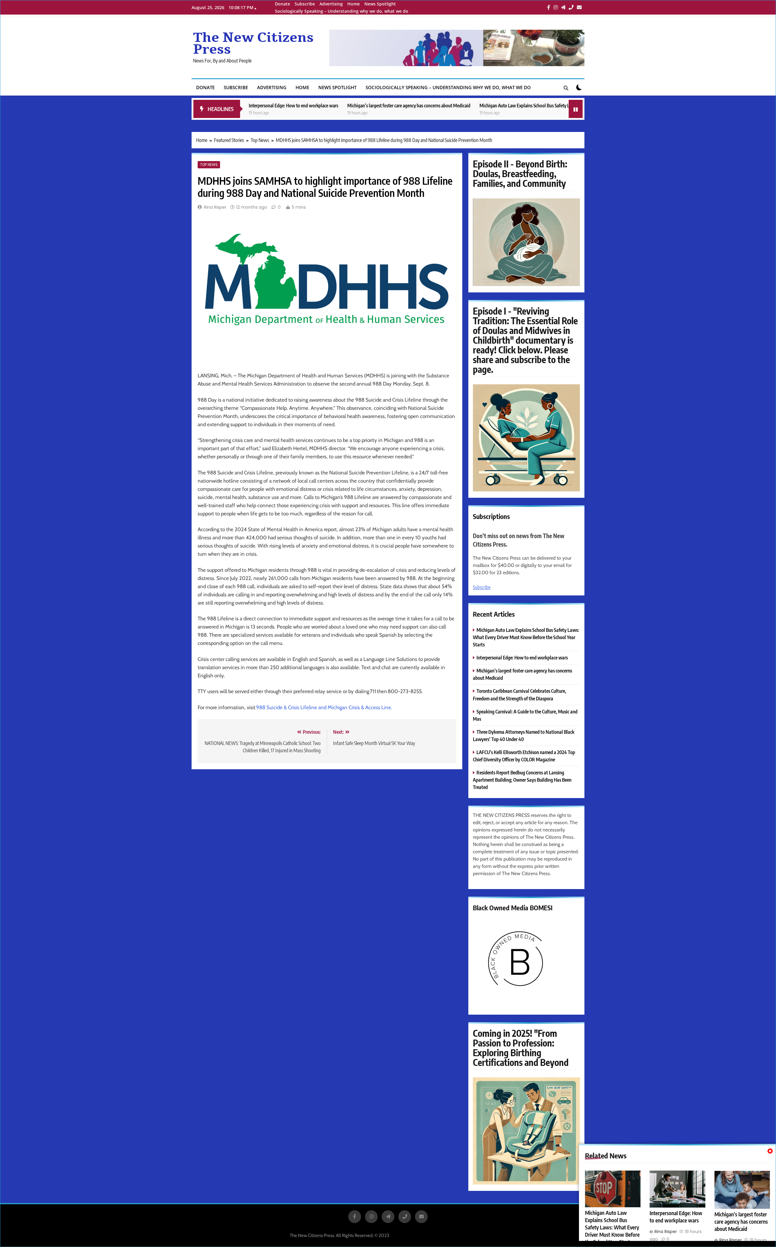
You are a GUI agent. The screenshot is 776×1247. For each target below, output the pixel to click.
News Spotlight (380, 4)
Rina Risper (215, 207)
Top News (209, 164)
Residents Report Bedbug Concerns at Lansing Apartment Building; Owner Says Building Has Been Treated (522, 779)
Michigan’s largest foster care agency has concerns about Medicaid (357, 105)
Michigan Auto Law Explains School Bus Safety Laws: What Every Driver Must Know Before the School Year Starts (533, 105)
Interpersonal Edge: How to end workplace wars (242, 105)
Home (353, 4)
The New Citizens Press (253, 44)
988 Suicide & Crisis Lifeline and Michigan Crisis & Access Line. (324, 707)
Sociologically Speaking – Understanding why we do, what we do (341, 11)
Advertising (331, 4)
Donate (282, 4)
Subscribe (305, 4)
